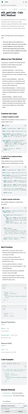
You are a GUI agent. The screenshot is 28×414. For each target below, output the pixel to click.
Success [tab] (4, 306)
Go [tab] (18, 363)
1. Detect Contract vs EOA (10, 117)
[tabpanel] (14, 295)
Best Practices (6, 247)
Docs (6, 2)
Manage (25, 405)
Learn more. (7, 408)
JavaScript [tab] (9, 363)
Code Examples (7, 360)
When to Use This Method (11, 59)
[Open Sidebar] (26, 2)
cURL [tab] (3, 363)
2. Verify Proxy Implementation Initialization (11, 157)
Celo (10, 9)
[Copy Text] (25, 125)
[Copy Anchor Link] (23, 59)
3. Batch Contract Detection (10, 199)
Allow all (21, 411)
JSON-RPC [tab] (4, 285)
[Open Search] (23, 2)
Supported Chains (4, 9)
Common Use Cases (9, 114)
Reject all (7, 411)
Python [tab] (15, 363)
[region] (14, 140)
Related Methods (8, 390)
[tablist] (14, 285)
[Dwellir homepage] (2, 2)
